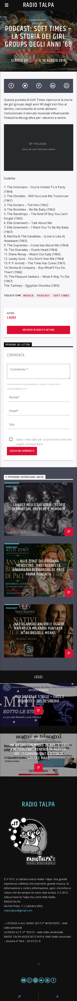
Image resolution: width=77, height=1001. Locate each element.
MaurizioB (12, 529)
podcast (43, 295)
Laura (33, 61)
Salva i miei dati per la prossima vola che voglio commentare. (44, 439)
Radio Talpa (38, 5)
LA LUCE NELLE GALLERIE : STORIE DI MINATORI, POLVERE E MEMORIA (39, 507)
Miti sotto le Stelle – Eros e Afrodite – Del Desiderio (39, 698)
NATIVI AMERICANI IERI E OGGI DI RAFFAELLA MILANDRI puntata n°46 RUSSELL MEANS (39, 628)
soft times (61, 295)
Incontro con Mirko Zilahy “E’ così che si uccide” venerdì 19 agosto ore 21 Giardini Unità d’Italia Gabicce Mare (39, 752)
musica (28, 295)
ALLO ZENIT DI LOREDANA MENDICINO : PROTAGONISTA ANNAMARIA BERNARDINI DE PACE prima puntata (38, 568)
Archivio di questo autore (38, 330)
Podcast (38, 23)
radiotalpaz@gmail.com (18, 910)
